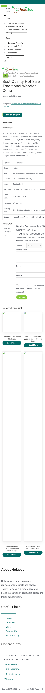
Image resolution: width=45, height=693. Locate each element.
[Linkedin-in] (24, 2)
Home (8, 9)
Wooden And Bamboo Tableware (20, 73)
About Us (7, 13)
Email (19, 276)
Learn (8, 18)
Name (19, 266)
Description (7, 123)
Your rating (21, 245)
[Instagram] (20, 2)
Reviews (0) (7, 128)
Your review (21, 250)
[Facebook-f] (17, 2)
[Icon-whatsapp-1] (27, 2)
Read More (11, 343)
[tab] (22, 122)
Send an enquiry (12, 114)
